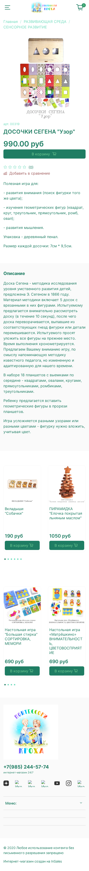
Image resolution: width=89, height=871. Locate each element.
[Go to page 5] (17, 559)
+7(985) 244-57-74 (26, 767)
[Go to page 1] (5, 559)
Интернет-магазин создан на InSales (32, 861)
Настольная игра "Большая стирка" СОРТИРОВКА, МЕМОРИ (21, 636)
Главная (10, 21)
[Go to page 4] (14, 559)
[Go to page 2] (8, 559)
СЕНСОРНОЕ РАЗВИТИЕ (25, 27)
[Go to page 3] (11, 559)
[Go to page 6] (21, 559)
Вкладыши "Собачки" (14, 511)
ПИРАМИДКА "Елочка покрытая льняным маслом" (65, 513)
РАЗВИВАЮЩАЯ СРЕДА (45, 21)
